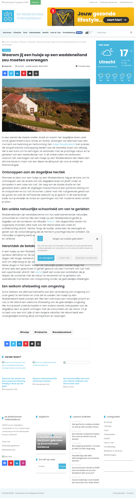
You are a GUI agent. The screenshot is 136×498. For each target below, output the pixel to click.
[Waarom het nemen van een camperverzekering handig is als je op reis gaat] (15, 368)
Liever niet (64, 257)
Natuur (50, 221)
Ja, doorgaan (46, 257)
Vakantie (31, 42)
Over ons (93, 2)
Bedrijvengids (110, 455)
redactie (7, 66)
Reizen (23, 42)
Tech (25, 32)
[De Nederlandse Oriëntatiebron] (22, 16)
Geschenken (35, 32)
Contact (129, 493)
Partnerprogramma (108, 2)
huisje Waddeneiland (64, 144)
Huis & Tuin (55, 32)
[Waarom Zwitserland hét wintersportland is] (46, 368)
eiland (38, 272)
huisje (25, 332)
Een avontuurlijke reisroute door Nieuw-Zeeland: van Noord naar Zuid (76, 381)
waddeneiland (62, 332)
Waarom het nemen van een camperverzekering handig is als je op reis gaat (13, 382)
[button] (97, 239)
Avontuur (7, 32)
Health (45, 32)
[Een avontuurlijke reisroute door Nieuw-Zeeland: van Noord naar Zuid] (76, 368)
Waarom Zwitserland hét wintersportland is (45, 379)
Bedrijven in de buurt (113, 451)
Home (6, 42)
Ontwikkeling (72, 32)
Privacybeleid (119, 493)
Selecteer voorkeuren (86, 257)
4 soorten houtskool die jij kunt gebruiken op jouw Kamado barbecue (50, 442)
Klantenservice (126, 2)
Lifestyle (17, 32)
